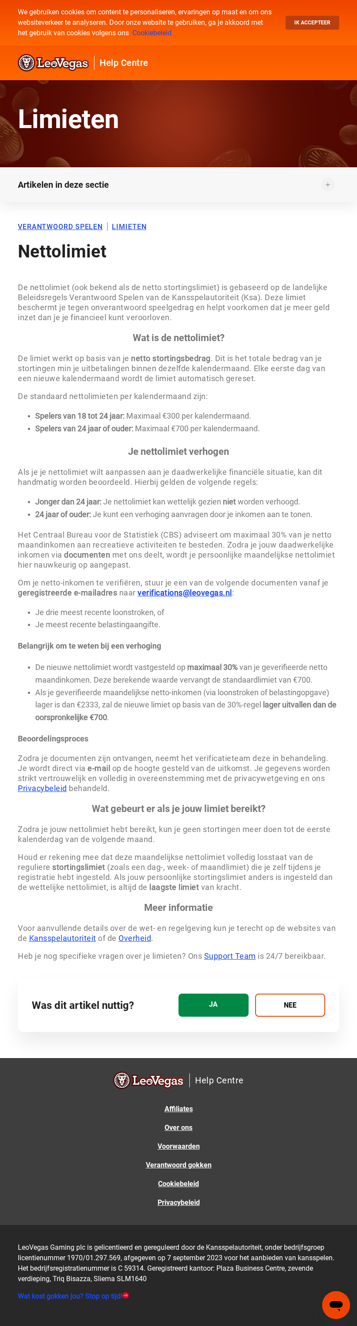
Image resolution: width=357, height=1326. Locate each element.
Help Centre (124, 63)
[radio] (213, 1005)
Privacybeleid (179, 1202)
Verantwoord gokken (179, 1165)
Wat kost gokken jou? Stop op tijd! (70, 1296)
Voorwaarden (179, 1146)
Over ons (178, 1127)
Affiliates (179, 1109)
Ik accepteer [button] (312, 23)
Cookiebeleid (152, 33)
